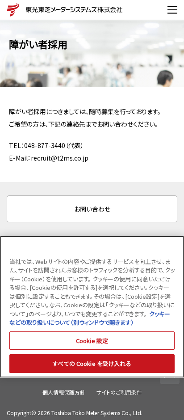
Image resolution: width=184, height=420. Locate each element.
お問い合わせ (92, 208)
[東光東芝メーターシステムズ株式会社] (11, 10)
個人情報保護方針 (63, 392)
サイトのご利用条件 (119, 392)
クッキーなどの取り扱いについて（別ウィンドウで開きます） (89, 318)
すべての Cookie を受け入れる (92, 363)
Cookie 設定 (92, 340)
